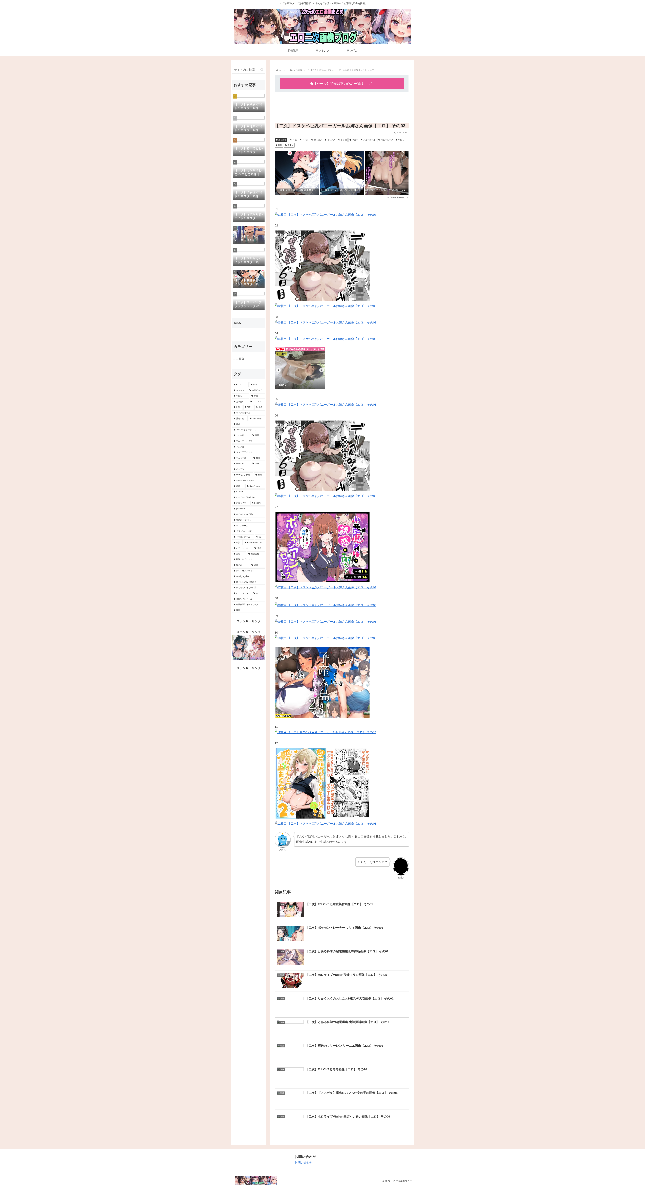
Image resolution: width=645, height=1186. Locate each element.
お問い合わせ (304, 1162)
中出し (401, 140)
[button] (262, 70)
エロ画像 (282, 140)
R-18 (295, 140)
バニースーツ (387, 140)
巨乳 (280, 145)
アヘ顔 (305, 140)
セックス (331, 140)
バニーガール (369, 140)
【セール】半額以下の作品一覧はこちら (343, 83)
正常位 (291, 145)
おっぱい (318, 140)
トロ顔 (344, 140)
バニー (355, 140)
